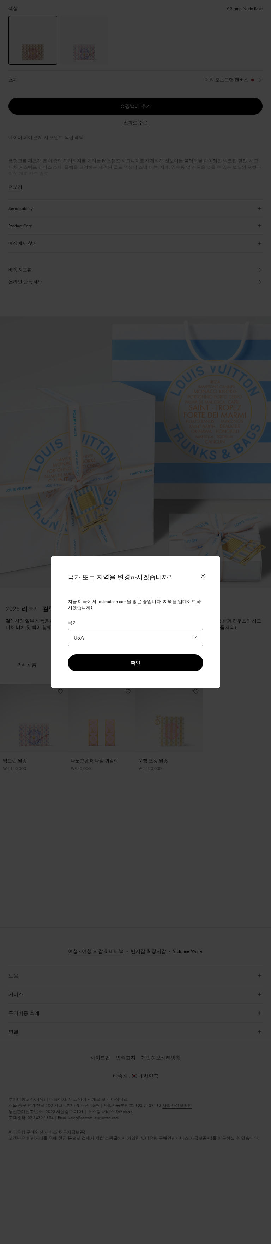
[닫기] (203, 576)
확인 (135, 662)
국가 (72, 622)
